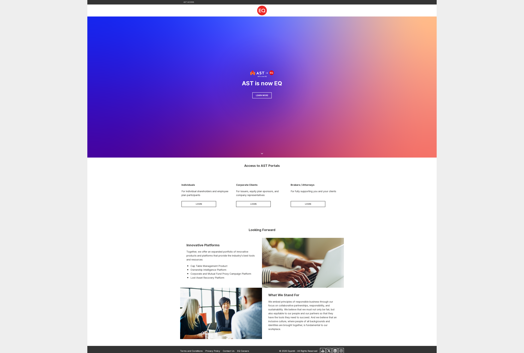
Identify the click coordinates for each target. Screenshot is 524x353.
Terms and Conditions (191, 351)
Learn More (262, 95)
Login (199, 204)
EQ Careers (243, 351)
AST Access (189, 2)
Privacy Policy (212, 351)
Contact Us (228, 351)
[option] (262, 87)
